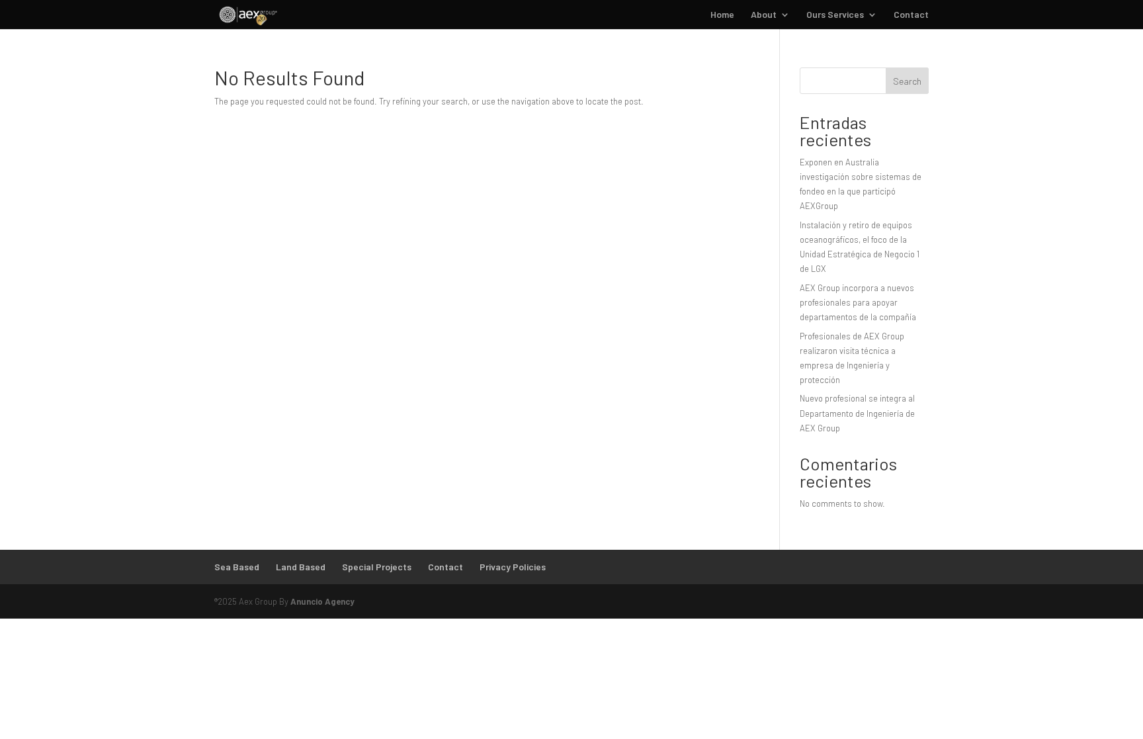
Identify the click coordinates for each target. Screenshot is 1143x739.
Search (907, 81)
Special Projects (376, 566)
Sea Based (236, 566)
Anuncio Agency (322, 601)
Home (722, 15)
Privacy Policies (513, 566)
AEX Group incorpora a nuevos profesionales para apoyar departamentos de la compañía (858, 302)
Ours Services (835, 15)
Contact (911, 15)
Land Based (300, 566)
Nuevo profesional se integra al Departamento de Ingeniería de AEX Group (857, 413)
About (764, 15)
